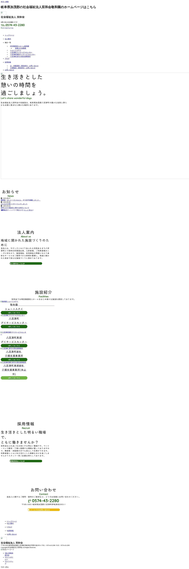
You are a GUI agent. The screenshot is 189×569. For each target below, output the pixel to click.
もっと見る (28, 210)
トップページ (12, 521)
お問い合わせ (12, 534)
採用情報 (10, 531)
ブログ (9, 527)
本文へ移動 (5, 2)
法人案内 (10, 523)
